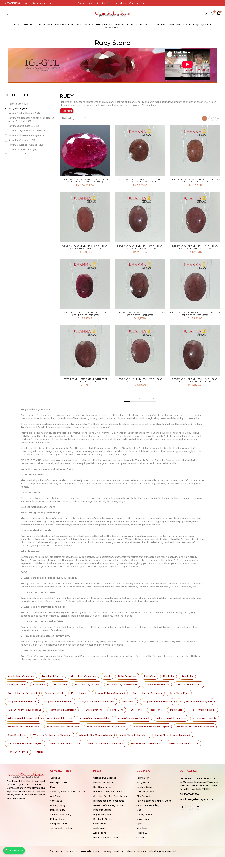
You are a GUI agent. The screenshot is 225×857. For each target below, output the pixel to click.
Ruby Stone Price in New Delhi (97, 701)
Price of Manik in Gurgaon (171, 718)
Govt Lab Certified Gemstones (110, 796)
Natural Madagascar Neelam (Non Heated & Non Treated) (31, 120)
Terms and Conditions (62, 828)
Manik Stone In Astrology (133, 735)
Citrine (140, 837)
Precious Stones (102, 810)
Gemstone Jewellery (147, 805)
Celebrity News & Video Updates (68, 791)
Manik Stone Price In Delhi (146, 743)
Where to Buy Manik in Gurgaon (151, 726)
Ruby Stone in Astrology (62, 709)
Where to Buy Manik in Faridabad (195, 726)
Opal (139, 823)
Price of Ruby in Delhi (87, 684)
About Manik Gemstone (21, 676)
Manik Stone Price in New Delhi (106, 743)
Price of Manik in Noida (59, 718)
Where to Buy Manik (204, 718)
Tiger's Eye (142, 832)
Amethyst (141, 828)
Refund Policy (58, 819)
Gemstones (99, 823)
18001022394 (13, 3)
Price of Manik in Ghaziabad (133, 718)
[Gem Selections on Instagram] (190, 807)
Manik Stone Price (18, 752)
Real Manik (156, 709)
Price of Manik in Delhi (202, 709)
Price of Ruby (60, 684)
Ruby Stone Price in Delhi (57, 701)
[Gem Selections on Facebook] (183, 807)
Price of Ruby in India (157, 684)
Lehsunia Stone (145, 791)
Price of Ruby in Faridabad (22, 693)
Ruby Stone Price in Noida (157, 701)
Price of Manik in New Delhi (23, 718)
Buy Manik (136, 709)
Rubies (39, 752)
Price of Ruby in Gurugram (147, 693)
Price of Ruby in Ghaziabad (110, 693)
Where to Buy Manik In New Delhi (106, 726)
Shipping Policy (59, 823)
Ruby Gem (150, 676)
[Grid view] (197, 118)
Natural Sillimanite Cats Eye (25, 135)
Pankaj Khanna (58, 782)
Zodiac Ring (99, 832)
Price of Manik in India (105, 837)
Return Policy (57, 810)
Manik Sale (176, 709)
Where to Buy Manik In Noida (95, 735)
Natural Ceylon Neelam (23, 113)
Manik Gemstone (93, 709)
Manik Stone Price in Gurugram (25, 743)
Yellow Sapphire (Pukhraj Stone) (154, 800)
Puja (52, 787)
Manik (107, 676)
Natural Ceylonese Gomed (25, 144)
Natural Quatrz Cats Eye (23, 126)
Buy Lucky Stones (103, 819)
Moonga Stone (144, 814)
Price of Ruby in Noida (188, 684)
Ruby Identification (52, 676)
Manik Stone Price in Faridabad (172, 735)
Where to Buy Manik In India (23, 726)
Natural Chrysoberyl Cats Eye (26, 130)
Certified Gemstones (104, 777)
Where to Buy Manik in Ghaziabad (52, 735)
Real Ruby (187, 676)
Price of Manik (79, 693)
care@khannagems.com (39, 3)
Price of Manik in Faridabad (95, 718)
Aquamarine (143, 819)
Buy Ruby (168, 676)
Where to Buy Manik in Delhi (63, 726)
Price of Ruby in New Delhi (122, 684)
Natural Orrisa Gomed (22, 149)
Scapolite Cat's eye (21, 140)
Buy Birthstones (102, 814)
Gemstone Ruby (17, 684)
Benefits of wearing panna (108, 805)
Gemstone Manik (54, 693)
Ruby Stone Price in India (22, 701)
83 (147, 398)
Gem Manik (128, 701)
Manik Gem (116, 709)
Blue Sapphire (144, 796)
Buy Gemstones (102, 787)
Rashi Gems (100, 828)
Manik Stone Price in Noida (65, 743)
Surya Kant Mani (17, 735)
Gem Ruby (39, 684)
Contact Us (56, 800)
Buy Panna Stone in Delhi (107, 791)
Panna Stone (18, 103)
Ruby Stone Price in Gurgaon (195, 701)
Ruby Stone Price (179, 693)
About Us (55, 777)
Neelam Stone (144, 787)
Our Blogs (55, 796)
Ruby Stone (17, 108)
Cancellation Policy (60, 814)
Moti (138, 810)
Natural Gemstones (104, 782)
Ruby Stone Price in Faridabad (24, 709)
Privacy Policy (58, 805)
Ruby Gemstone (127, 676)
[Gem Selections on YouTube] (198, 807)
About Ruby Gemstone (83, 676)
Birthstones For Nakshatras (108, 800)
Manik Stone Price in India (183, 743)
